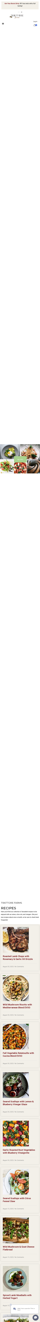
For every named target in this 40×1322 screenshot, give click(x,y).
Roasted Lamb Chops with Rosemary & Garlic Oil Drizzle (18, 957)
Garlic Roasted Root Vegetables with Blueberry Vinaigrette (19, 1151)
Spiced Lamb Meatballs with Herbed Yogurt (17, 1296)
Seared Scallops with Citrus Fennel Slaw (17, 1199)
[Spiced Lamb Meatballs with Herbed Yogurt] (16, 1267)
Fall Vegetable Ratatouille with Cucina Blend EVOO (18, 1054)
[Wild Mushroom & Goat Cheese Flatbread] (16, 1219)
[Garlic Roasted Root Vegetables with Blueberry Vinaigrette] (16, 1122)
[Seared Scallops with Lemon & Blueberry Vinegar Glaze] (16, 1073)
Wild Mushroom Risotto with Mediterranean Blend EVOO (17, 1006)
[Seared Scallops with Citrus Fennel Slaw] (16, 1170)
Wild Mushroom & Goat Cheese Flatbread (18, 1248)
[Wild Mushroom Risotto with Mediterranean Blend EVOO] (16, 977)
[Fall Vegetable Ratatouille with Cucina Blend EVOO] (16, 1025)
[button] (2, 5)
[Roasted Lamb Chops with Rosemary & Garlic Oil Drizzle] (16, 928)
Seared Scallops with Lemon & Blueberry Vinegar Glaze (18, 1103)
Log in (35, 21)
